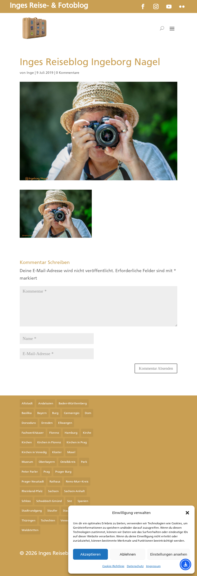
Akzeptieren (90, 554)
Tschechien (48, 520)
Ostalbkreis (67, 461)
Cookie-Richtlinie (113, 566)
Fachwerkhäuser (33, 432)
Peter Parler (30, 471)
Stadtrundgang (32, 510)
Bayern (42, 413)
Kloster (57, 452)
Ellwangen (65, 423)
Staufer (52, 510)
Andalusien (45, 403)
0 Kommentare (67, 73)
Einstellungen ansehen (168, 554)
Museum (27, 461)
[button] (187, 512)
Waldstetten (30, 530)
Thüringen (28, 520)
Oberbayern (47, 461)
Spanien (83, 501)
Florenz (54, 432)
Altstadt (27, 403)
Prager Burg (63, 471)
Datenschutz (135, 566)
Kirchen (27, 442)
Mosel (71, 452)
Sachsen (53, 491)
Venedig (66, 520)
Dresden (47, 423)
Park (84, 461)
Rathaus (54, 481)
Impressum (153, 566)
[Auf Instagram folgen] (156, 6)
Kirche (87, 432)
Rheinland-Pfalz (32, 491)
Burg (55, 413)
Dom (88, 413)
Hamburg (71, 432)
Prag (46, 471)
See (69, 501)
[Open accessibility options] (185, 564)
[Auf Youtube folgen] (169, 6)
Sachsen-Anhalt (74, 491)
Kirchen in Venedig (34, 452)
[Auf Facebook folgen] (143, 6)
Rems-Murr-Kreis (77, 481)
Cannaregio (71, 413)
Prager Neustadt (33, 481)
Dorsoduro (29, 423)
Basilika (27, 413)
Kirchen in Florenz (49, 442)
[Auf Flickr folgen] (182, 6)
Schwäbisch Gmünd (49, 501)
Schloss (26, 501)
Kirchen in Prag (77, 442)
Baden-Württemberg (73, 403)
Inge (30, 73)
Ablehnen (128, 554)
